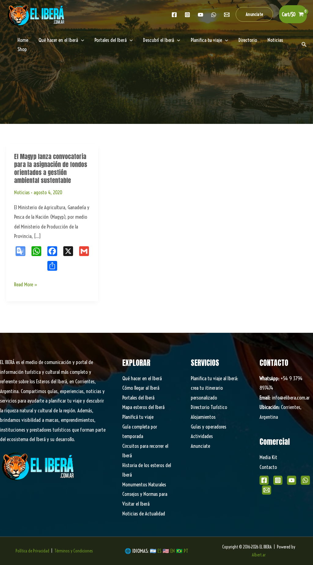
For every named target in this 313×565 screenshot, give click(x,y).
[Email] (266, 490)
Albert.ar (259, 555)
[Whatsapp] (213, 14)
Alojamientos (203, 417)
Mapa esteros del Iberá (143, 407)
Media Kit (268, 457)
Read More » (26, 285)
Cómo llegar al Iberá (140, 388)
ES (160, 551)
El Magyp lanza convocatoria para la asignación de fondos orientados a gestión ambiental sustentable (50, 168)
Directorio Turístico (209, 407)
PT (186, 551)
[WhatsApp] (305, 480)
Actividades (202, 436)
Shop (22, 49)
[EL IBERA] (36, 13)
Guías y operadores (208, 426)
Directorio (247, 40)
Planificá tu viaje (137, 417)
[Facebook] (174, 14)
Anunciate (200, 446)
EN (172, 551)
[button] (254, 14)
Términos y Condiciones (73, 551)
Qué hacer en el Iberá (58, 40)
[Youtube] (200, 14)
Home (22, 40)
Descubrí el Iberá (158, 40)
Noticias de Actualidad (143, 513)
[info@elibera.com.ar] (227, 14)
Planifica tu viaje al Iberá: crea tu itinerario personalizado (214, 388)
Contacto (268, 467)
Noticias (275, 40)
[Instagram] (187, 14)
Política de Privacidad (32, 551)
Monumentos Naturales (144, 484)
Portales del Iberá (110, 40)
